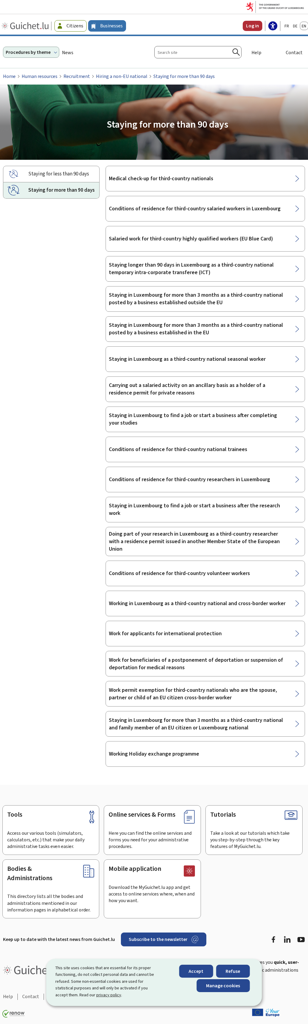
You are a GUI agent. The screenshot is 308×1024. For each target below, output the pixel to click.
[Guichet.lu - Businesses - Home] (25, 26)
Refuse (233, 971)
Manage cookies (223, 985)
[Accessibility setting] (272, 26)
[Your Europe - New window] (266, 1012)
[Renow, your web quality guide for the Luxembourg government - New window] (13, 1013)
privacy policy (108, 995)
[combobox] (198, 52)
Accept (196, 971)
